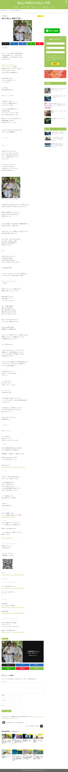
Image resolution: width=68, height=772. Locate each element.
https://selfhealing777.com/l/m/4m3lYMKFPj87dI (13, 588)
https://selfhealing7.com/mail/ (8, 517)
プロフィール (52, 7)
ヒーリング (39, 7)
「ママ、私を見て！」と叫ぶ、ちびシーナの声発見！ (57, 139)
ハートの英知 (23, 7)
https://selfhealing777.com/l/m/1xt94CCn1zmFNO (13, 467)
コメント (4, 681)
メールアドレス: (49, 50)
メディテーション (34, 7)
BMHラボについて (17, 7)
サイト (3, 705)
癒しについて (5, 638)
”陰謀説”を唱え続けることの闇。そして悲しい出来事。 (57, 145)
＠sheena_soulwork (6, 538)
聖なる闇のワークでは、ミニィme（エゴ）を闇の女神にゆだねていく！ (58, 105)
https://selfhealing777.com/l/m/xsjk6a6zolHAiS (12, 607)
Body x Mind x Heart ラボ (33, 770)
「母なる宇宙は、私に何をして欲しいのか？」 (58, 96)
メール (4, 700)
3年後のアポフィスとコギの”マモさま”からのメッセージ (58, 89)
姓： (47, 41)
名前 (3, 695)
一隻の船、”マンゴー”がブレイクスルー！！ (58, 119)
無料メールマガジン (45, 7)
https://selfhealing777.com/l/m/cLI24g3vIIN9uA (12, 632)
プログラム (28, 7)
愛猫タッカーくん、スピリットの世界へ (58, 112)
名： (47, 46)
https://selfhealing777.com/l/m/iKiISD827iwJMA (13, 574)
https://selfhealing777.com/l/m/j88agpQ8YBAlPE (13, 613)
